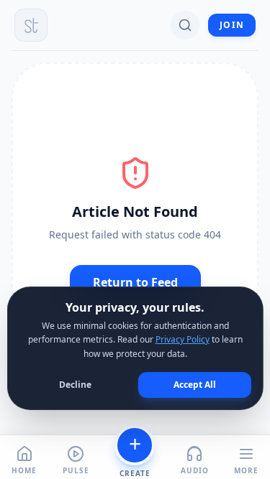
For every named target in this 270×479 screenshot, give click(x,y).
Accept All (195, 384)
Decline (75, 384)
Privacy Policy (183, 339)
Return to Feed (135, 282)
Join (232, 25)
